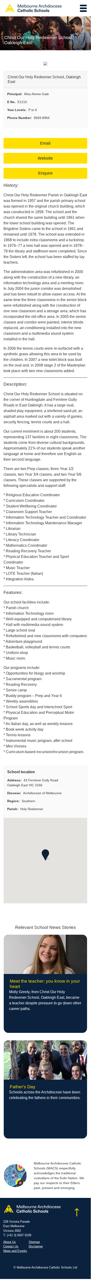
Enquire (45, 173)
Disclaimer (36, 1246)
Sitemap (34, 1242)
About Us (9, 1242)
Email (45, 143)
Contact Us (10, 1246)
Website (45, 158)
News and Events (15, 1251)
